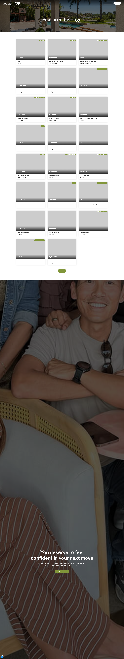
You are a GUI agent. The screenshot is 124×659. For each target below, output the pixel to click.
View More (62, 271)
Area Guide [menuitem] (48, 3)
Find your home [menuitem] (56, 3)
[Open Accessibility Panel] (2, 656)
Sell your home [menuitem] (66, 3)
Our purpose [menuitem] (75, 3)
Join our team (107, 3)
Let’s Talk (61, 571)
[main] (62, 140)
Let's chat (117, 3)
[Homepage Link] (11, 3)
